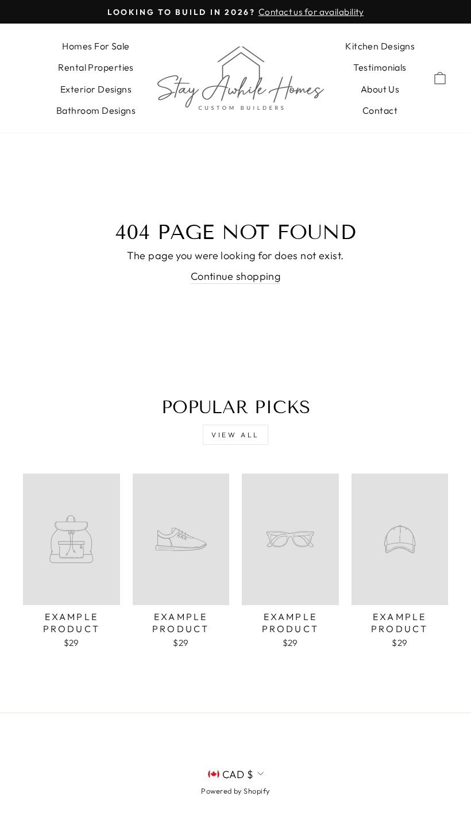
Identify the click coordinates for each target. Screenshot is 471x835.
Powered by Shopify (235, 790)
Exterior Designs (96, 89)
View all (235, 434)
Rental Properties (96, 67)
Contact (379, 110)
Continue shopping (236, 276)
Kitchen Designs (380, 46)
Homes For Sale (95, 46)
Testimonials (379, 67)
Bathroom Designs (96, 110)
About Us (380, 89)
